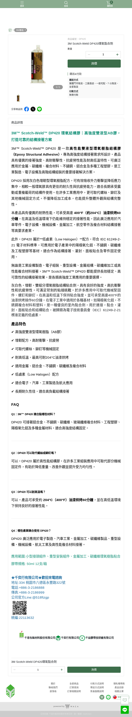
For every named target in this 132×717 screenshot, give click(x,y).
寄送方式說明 (97, 687)
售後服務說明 (97, 691)
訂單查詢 (74, 687)
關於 (53, 683)
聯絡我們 (53, 687)
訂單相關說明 (74, 691)
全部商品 (74, 683)
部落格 (53, 691)
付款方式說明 (97, 683)
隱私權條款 (119, 683)
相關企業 (119, 691)
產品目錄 (119, 687)
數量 (70, 48)
